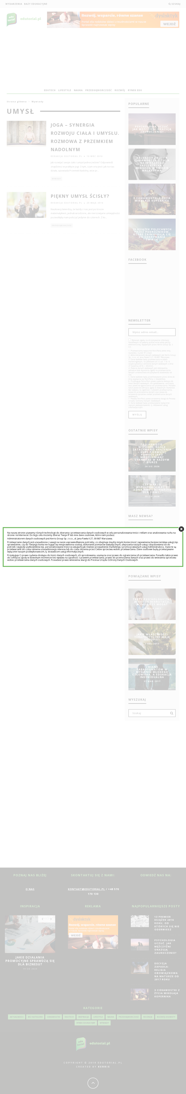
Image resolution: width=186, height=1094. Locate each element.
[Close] (181, 529)
